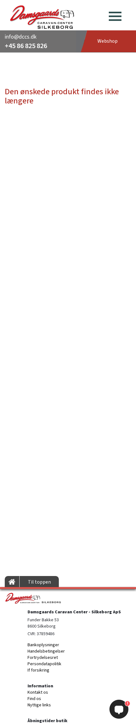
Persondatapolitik (44, 664)
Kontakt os (38, 692)
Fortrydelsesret (43, 657)
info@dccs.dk (20, 37)
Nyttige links (39, 705)
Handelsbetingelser (46, 651)
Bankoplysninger (43, 645)
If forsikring (38, 670)
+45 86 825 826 (26, 46)
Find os (34, 699)
